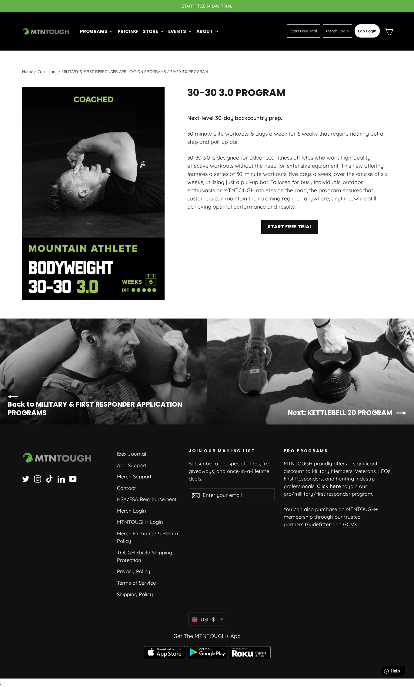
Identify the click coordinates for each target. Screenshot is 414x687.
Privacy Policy (133, 571)
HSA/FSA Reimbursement (147, 499)
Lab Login (367, 30)
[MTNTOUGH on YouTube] (73, 478)
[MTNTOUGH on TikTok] (49, 478)
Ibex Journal (131, 454)
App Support (131, 465)
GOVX (350, 524)
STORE (151, 31)
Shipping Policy (135, 594)
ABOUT (205, 31)
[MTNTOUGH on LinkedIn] (61, 478)
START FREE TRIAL (290, 226)
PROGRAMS (94, 31)
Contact (126, 488)
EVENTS (177, 31)
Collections (47, 71)
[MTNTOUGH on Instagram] (37, 478)
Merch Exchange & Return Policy (147, 537)
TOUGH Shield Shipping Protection (144, 556)
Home (27, 71)
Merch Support (134, 476)
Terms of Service (136, 583)
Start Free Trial (303, 30)
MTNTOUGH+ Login (140, 522)
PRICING (128, 31)
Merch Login (337, 30)
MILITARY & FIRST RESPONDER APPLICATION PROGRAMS (114, 71)
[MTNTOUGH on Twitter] (25, 478)
